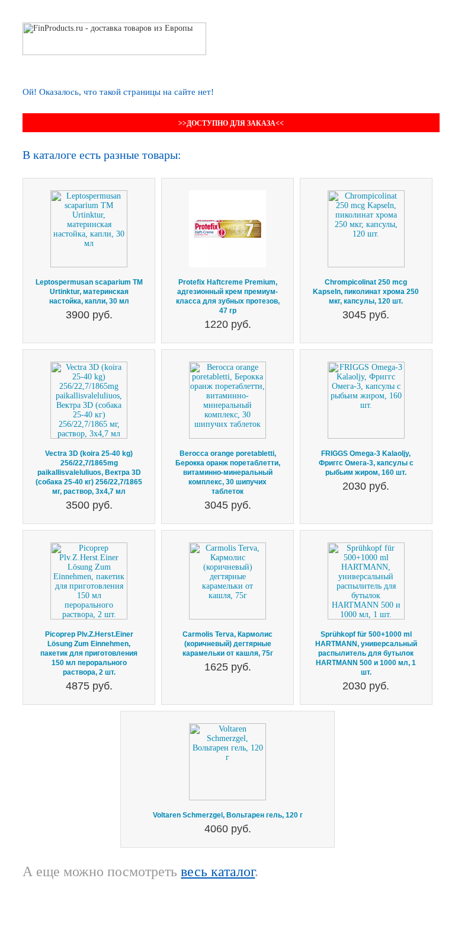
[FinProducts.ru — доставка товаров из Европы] (114, 27)
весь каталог (218, 871)
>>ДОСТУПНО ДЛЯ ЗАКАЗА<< (231, 123)
